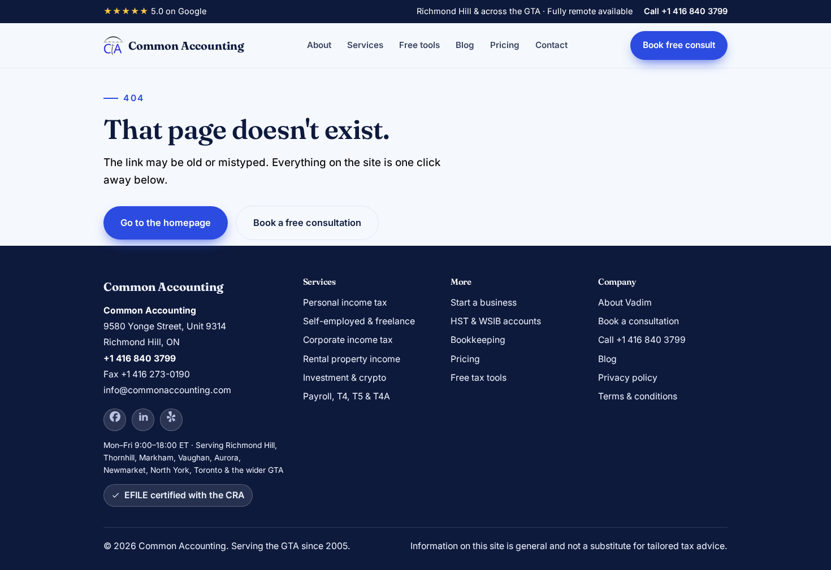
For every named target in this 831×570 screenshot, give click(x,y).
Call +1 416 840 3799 (686, 11)
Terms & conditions (637, 396)
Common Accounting (186, 45)
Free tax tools (479, 377)
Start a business (484, 302)
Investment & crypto (344, 377)
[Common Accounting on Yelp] (171, 419)
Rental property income (351, 359)
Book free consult (679, 45)
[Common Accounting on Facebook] (114, 419)
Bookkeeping (478, 339)
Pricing (505, 45)
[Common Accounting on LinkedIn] (143, 419)
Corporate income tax (348, 339)
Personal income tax (345, 302)
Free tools (419, 45)
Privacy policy (627, 377)
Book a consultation (638, 321)
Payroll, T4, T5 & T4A (346, 396)
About (319, 45)
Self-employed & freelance (359, 321)
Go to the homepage (165, 222)
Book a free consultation (307, 222)
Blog (465, 45)
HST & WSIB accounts (496, 321)
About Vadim (625, 302)
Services (365, 45)
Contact (551, 45)
